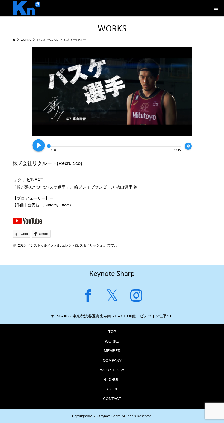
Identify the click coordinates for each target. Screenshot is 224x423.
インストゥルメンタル (43, 245)
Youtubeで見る (27, 220)
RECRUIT (112, 379)
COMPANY (112, 360)
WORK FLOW (112, 370)
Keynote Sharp (112, 273)
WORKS (112, 341)
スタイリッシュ (91, 245)
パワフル (110, 245)
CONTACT (112, 398)
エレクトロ (70, 245)
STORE (112, 389)
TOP (112, 331)
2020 (22, 245)
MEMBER (112, 351)
